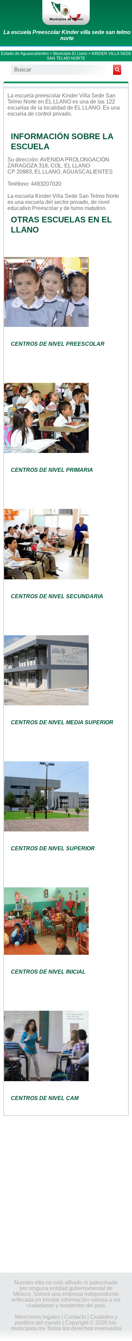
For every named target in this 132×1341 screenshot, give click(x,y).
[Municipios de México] (66, 12)
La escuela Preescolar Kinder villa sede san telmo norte (67, 35)
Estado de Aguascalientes (25, 53)
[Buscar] (117, 70)
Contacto (75, 1317)
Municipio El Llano (70, 53)
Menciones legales (37, 1317)
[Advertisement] (66, 1193)
